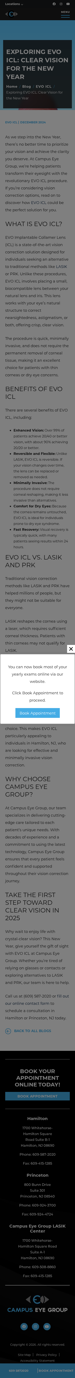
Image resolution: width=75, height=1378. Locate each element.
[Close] (71, 649)
